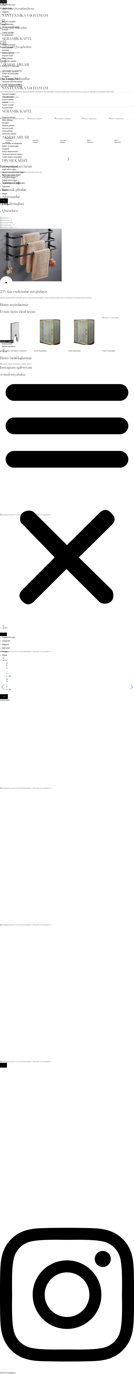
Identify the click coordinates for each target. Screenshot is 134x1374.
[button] (67, 490)
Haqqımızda (7, 8)
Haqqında (6, 641)
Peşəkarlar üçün (8, 5)
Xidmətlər (6, 186)
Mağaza (5, 12)
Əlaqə (4, 193)
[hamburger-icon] (3, 1)
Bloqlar (5, 190)
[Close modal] (3, 1065)
